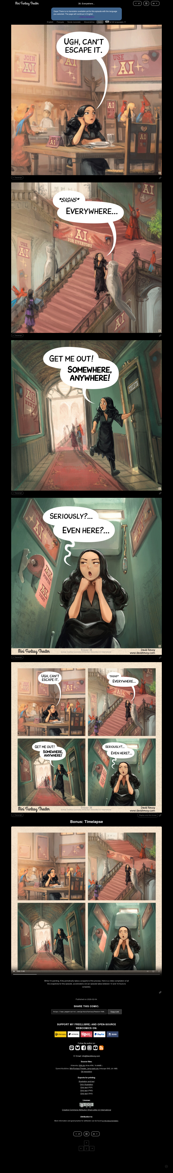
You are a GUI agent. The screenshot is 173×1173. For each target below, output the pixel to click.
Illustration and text (86, 1081)
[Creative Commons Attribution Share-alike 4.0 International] (86, 1107)
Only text (84, 1087)
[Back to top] (166, 1166)
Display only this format (147, 815)
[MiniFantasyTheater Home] (27, 3)
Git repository (86, 1071)
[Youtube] (96, 1049)
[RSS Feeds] (101, 1049)
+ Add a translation (86, 16)
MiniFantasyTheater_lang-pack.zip (84, 1068)
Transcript (18, 177)
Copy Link (115, 1012)
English (50, 22)
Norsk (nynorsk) (74, 22)
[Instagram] (90, 1049)
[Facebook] (84, 1049)
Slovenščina (89, 22)
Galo (100, 22)
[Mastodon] (72, 1049)
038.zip (82, 1065)
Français (60, 22)
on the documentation (110, 1120)
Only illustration (86, 1084)
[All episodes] (146, 3)
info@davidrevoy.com (91, 1056)
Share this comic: (86, 1006)
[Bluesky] (78, 1049)
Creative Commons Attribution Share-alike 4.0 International (86, 1109)
